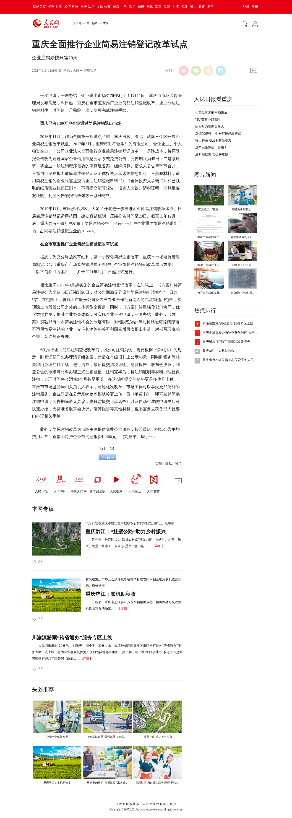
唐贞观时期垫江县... (243, 292)
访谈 (141, 6)
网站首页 (39, 6)
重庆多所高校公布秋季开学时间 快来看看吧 (233, 332)
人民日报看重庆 (213, 99)
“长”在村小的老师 (207, 119)
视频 (184, 6)
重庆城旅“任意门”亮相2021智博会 (226, 341)
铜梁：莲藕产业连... (209, 265)
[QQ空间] (208, 71)
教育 (201, 6)
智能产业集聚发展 (57, 736)
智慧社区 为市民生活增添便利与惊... (157, 782)
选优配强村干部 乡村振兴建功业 (218, 133)
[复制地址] (221, 71)
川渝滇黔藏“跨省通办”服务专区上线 (72, 637)
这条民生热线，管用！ (211, 147)
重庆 (106, 23)
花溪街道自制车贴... (243, 237)
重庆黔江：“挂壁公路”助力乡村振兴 (126, 531)
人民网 (77, 23)
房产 (210, 6)
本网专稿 (43, 509)
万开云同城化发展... (209, 292)
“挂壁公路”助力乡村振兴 (157, 736)
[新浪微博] (184, 71)
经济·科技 (71, 6)
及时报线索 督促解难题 (211, 154)
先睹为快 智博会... (242, 209)
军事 (158, 6)
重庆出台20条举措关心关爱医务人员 (228, 360)
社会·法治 (87, 6)
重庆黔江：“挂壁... (209, 209)
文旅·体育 (104, 6)
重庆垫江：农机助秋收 (111, 594)
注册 (255, 6)
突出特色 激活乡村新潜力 (213, 140)
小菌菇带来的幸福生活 (211, 112)
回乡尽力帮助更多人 (209, 126)
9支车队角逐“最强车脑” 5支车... (107, 736)
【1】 (103, 449)
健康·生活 (120, 6)
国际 (149, 6)
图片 (193, 6)
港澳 (167, 6)
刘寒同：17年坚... (242, 265)
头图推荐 (43, 689)
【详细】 (158, 546)
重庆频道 (92, 23)
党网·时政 (55, 6)
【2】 (112, 449)
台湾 (175, 6)
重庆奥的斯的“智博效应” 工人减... (107, 782)
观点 (132, 6)
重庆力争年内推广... (209, 237)
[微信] (196, 71)
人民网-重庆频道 (84, 70)
